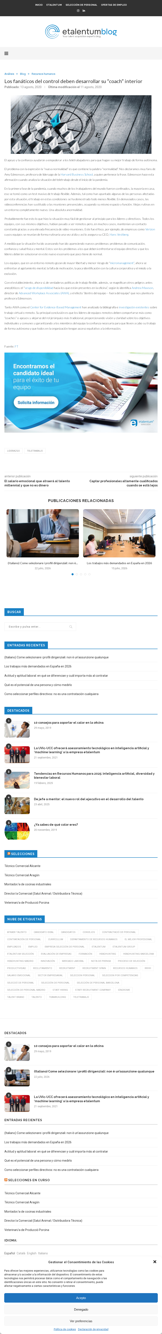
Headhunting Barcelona (138, 954)
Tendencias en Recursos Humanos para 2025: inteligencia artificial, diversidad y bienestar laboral (94, 776)
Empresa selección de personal (65, 946)
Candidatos (68, 932)
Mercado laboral (73, 961)
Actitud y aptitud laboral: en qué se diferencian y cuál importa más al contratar (56, 675)
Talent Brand (15, 997)
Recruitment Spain (94, 968)
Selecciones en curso (29, 1180)
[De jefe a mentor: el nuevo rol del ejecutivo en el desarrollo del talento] (17, 805)
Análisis (9, 73)
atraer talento (17, 932)
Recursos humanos (43, 73)
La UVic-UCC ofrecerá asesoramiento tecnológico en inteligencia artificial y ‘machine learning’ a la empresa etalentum (91, 750)
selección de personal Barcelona (98, 982)
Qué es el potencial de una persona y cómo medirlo (38, 685)
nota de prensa (101, 961)
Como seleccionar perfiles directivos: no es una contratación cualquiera (51, 694)
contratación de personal (24, 939)
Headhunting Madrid (20, 961)
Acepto (81, 1298)
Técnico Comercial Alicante (22, 866)
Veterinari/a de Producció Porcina (26, 902)
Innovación (48, 961)
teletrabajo (35, 451)
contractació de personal (119, 932)
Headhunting (107, 954)
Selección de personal (81, 5)
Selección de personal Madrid (26, 990)
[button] (155, 1262)
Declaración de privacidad (93, 1329)
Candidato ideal (44, 932)
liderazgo (13, 451)
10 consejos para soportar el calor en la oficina (69, 722)
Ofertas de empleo (114, 5)
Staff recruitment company (93, 990)
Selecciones (23, 854)
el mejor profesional (138, 939)
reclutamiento (42, 968)
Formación (85, 954)
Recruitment (67, 968)
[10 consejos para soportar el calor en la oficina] (17, 729)
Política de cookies (65, 1329)
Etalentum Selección (20, 954)
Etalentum (54, 5)
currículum (55, 939)
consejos (89, 932)
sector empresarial (50, 975)
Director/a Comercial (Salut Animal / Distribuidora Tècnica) (43, 893)
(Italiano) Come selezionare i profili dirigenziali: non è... (43, 563)
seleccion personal (82, 975)
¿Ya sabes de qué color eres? (56, 824)
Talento (36, 997)
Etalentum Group (124, 946)
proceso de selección (131, 961)
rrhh (148, 968)
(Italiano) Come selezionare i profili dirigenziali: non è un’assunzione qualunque (56, 657)
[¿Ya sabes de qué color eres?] (17, 831)
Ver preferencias (81, 1321)
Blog (23, 73)
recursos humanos (125, 968)
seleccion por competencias (120, 975)
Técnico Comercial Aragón (21, 875)
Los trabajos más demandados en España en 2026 (119, 563)
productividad (16, 968)
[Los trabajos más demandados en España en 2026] (119, 533)
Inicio (39, 5)
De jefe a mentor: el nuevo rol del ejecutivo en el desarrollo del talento (88, 799)
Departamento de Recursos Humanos (93, 939)
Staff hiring (60, 990)
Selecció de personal (20, 982)
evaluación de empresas (56, 954)
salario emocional (19, 975)
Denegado (81, 1309)
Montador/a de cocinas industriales (27, 884)
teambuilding (57, 997)
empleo (33, 946)
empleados (14, 946)
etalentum (98, 946)
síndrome (124, 990)
